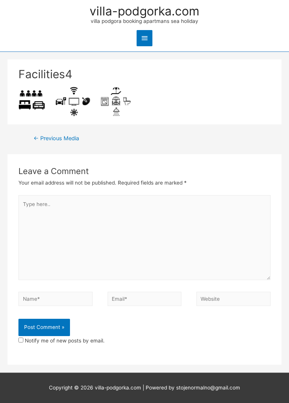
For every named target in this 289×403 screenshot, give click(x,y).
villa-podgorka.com (144, 11)
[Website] (233, 300)
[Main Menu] (144, 38)
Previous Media (56, 138)
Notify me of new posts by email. (65, 341)
